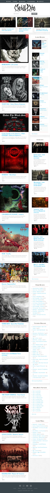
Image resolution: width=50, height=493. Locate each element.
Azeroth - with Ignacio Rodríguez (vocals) (39, 210)
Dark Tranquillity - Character (38, 306)
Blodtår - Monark (36, 354)
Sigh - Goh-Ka (35, 338)
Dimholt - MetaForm (37, 291)
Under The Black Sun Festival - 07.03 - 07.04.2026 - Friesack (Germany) (13, 134)
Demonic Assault (43, 110)
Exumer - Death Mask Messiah (39, 330)
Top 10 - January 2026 (37, 399)
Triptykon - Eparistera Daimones (39, 293)
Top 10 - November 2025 (38, 402)
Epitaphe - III (35, 351)
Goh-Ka (41, 78)
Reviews (22, 1)
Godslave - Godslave (37, 346)
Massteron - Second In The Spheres (40, 369)
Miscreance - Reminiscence (38, 333)
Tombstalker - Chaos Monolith (39, 372)
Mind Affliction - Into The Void (39, 430)
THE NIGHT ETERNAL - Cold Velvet (13, 395)
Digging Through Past (9, 284)
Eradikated (42, 116)
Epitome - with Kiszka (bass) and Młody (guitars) (39, 238)
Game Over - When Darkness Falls (40, 356)
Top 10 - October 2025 (37, 404)
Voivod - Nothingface (37, 296)
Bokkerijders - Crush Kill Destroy (39, 444)
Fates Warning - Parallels (38, 288)
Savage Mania (43, 108)
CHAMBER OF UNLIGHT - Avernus (13, 214)
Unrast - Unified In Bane (38, 304)
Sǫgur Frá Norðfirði (44, 86)
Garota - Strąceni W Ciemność (39, 366)
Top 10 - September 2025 (38, 405)
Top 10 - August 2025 (37, 407)
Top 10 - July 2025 (36, 409)
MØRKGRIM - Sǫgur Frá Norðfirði (13, 324)
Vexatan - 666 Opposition (38, 439)
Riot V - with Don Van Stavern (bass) (39, 265)
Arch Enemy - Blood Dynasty (38, 303)
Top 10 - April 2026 (37, 394)
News (15, 1)
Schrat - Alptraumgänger (38, 301)
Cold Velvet (42, 94)
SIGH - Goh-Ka (6, 254)
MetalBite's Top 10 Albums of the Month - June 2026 (25, 30)
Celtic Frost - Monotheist (38, 290)
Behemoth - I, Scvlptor (37, 339)
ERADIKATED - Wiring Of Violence (13, 474)
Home (9, 1)
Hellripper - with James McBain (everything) (39, 183)
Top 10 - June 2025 (37, 410)
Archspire (42, 100)
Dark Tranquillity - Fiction (38, 298)
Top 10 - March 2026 (37, 396)
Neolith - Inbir (35, 352)
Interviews (31, 1)
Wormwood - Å (36, 455)
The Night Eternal (43, 93)
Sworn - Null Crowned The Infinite (40, 341)
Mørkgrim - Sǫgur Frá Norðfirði (39, 452)
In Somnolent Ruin (43, 125)
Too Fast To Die (43, 102)
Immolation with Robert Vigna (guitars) (11, 354)
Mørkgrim (42, 85)
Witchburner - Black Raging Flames (40, 334)
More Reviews (35, 133)
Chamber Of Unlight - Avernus (39, 435)
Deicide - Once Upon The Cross (39, 314)
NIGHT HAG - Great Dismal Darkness (13, 104)
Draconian (42, 124)
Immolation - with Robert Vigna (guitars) (39, 156)
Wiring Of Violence (43, 118)
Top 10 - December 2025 (38, 401)
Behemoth (42, 53)
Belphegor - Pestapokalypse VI (39, 309)
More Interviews (35, 279)
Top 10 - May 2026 (36, 392)
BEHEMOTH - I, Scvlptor (10, 64)
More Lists (34, 414)
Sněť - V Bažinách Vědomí (38, 344)
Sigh (41, 77)
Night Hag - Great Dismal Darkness (40, 447)
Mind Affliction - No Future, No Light (40, 427)
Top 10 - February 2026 (37, 397)
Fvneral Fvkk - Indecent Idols (38, 437)
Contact (41, 1)
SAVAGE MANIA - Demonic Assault (12, 434)
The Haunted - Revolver (37, 308)
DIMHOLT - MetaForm (9, 175)
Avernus (41, 72)
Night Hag (42, 61)
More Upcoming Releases (37, 380)
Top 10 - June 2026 (37, 391)
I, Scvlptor (42, 54)
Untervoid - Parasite (37, 299)
